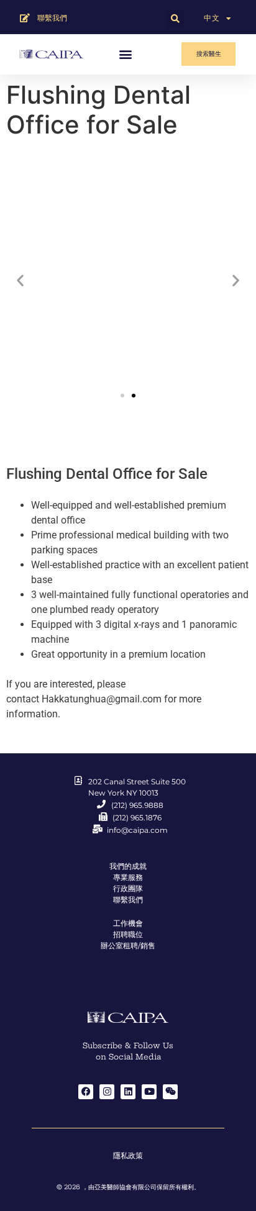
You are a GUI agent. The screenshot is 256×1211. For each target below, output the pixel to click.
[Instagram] (106, 1091)
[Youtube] (149, 1091)
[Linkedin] (128, 1091)
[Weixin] (170, 1091)
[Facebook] (85, 1091)
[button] (175, 18)
